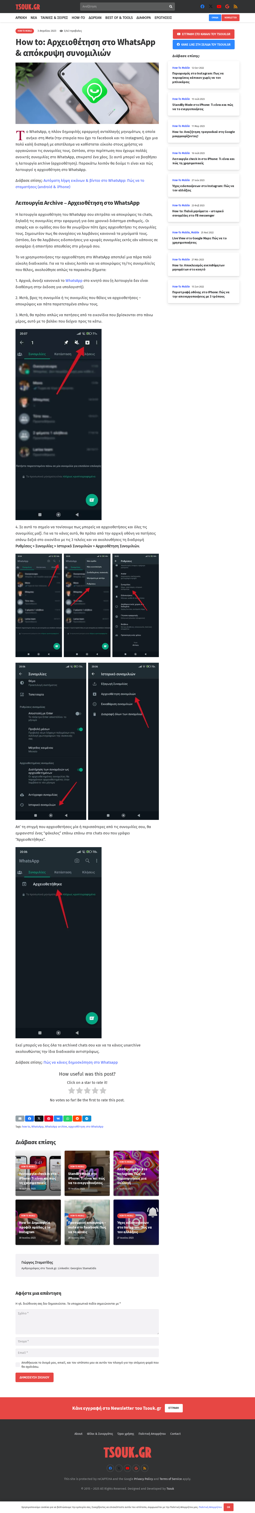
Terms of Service (171, 1479)
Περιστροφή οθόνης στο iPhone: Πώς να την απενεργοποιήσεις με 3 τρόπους (200, 294)
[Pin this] (48, 1119)
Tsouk (170, 1488)
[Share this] (29, 1119)
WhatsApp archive (56, 1126)
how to (26, 1126)
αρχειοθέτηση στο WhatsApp (85, 1126)
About (78, 1434)
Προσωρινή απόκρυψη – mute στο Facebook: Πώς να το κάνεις (87, 1227)
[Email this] (19, 1119)
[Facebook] (202, 6)
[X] (211, 6)
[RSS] (235, 6)
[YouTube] (219, 6)
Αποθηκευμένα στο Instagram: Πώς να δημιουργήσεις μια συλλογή (132, 1176)
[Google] (227, 6)
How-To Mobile (181, 67)
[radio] (71, 1091)
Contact (175, 1434)
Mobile (195, 232)
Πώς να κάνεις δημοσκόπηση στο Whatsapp (80, 1062)
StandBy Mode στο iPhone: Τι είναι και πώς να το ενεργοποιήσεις (86, 1178)
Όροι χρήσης (125, 1434)
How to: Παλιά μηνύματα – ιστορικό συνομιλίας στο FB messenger (197, 213)
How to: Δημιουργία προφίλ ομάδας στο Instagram (34, 1227)
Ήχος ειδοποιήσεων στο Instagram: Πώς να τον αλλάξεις (134, 1227)
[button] (174, 17)
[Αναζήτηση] (171, 6)
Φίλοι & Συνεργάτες (100, 1434)
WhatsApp (74, 280)
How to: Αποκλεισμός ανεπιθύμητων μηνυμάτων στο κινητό (198, 267)
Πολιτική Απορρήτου (152, 1434)
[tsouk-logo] (27, 6)
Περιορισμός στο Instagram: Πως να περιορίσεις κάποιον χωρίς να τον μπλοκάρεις (197, 77)
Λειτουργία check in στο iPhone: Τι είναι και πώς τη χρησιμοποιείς (37, 1178)
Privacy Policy (143, 1479)
